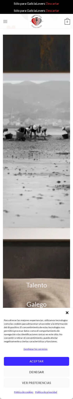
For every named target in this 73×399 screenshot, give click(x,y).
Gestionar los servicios (35, 349)
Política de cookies (23, 392)
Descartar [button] (52, 3)
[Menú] (5, 21)
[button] (67, 313)
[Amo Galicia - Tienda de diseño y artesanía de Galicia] (37, 21)
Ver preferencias (36, 383)
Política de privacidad (46, 392)
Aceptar (36, 361)
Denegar (36, 372)
